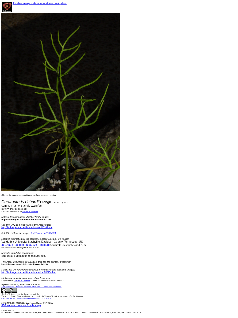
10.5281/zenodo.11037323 (42, 233)
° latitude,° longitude (25, 244)
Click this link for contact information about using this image (26, 298)
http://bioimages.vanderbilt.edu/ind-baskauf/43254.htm (28, 272)
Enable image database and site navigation (40, 3)
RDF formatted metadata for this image (21, 305)
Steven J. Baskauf (30, 211)
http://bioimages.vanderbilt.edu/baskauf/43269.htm (26, 227)
